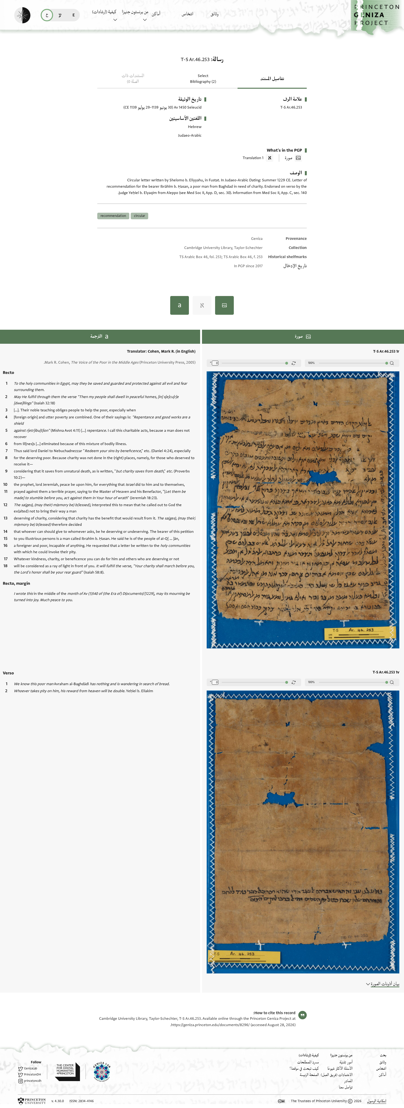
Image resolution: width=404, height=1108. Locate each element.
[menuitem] (224, 16)
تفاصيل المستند (272, 79)
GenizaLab (30, 1068)
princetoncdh (32, 1081)
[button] (377, 17)
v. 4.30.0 (57, 1101)
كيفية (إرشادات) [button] (104, 12)
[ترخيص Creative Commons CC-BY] (281, 1101)
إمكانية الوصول (376, 1101)
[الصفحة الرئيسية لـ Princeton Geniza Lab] (98, 1071)
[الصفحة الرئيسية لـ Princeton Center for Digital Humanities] (63, 1071)
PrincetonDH (32, 1074)
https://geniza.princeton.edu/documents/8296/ (210, 1025)
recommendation (113, 216)
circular (139, 216)
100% (311, 363)
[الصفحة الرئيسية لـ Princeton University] (32, 1101)
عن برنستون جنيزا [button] (135, 12)
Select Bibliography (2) (203, 78)
